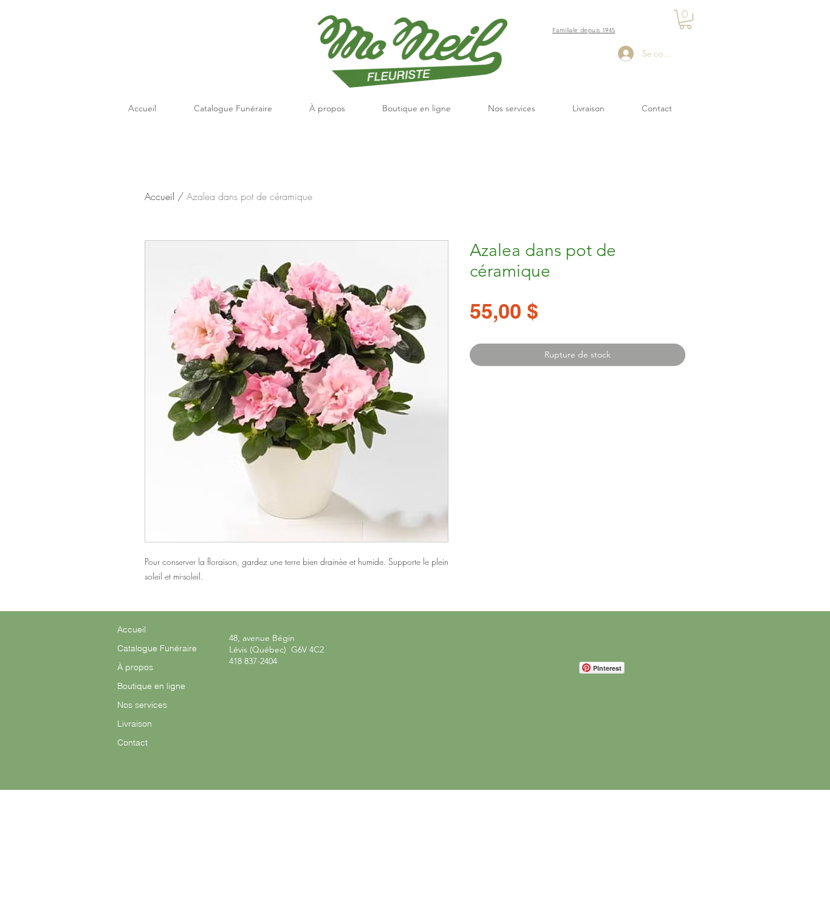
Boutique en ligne (151, 685)
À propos (135, 667)
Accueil (159, 196)
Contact (132, 742)
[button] (685, 19)
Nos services (142, 704)
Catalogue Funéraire (157, 648)
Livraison (134, 723)
